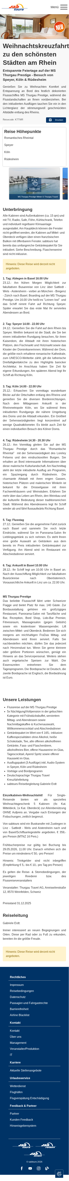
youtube (30, 1168)
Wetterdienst (18, 1086)
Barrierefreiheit (19, 1009)
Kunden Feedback (21, 1119)
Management (18, 1042)
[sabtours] (14, 7)
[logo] (23, 1146)
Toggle (59, 1174)
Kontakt (14, 1030)
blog (47, 1168)
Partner (14, 1113)
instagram (38, 1168)
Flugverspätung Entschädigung (29, 1098)
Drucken (59, 120)
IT (11, 1054)
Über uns (15, 1036)
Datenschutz (18, 996)
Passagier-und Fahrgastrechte (29, 1003)
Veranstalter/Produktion (24, 1048)
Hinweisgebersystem (23, 1125)
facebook (21, 1168)
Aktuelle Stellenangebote (25, 1070)
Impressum (17, 984)
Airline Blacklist (19, 1015)
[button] (59, 7)
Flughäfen (16, 1092)
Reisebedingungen (22, 990)
